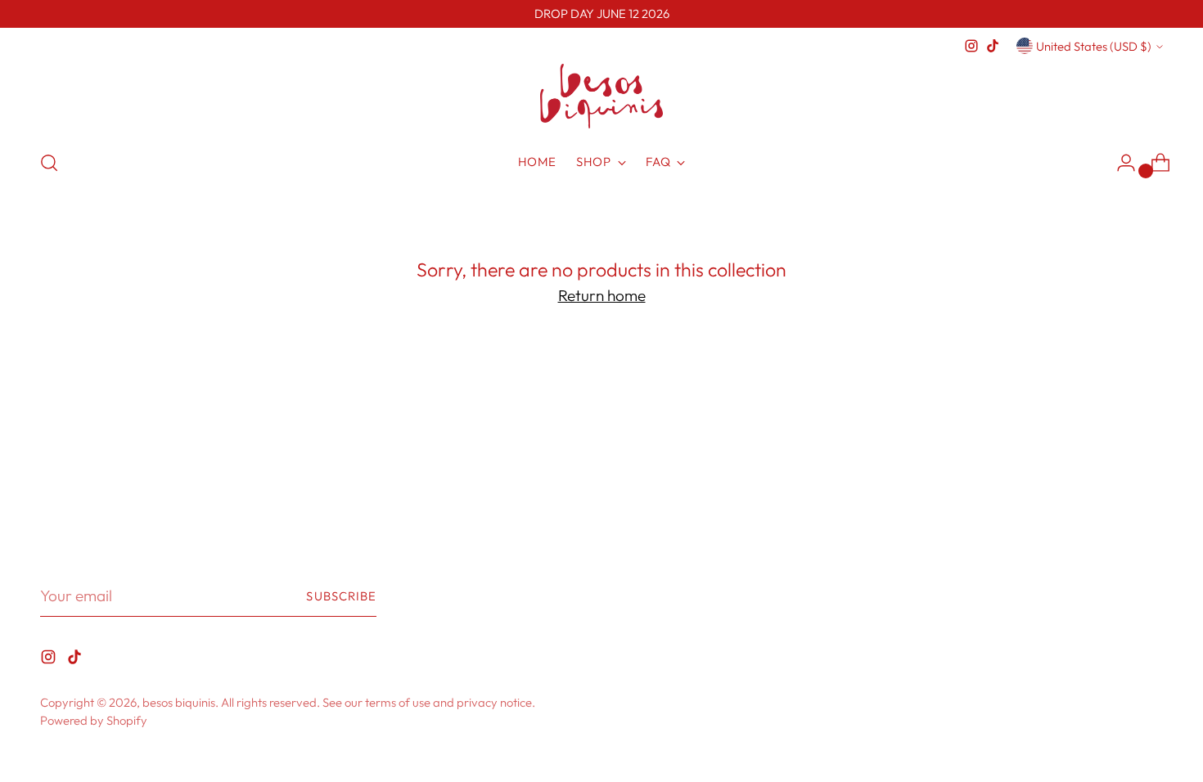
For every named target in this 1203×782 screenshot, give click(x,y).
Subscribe (341, 596)
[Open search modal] (49, 162)
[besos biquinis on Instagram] (971, 45)
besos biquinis (178, 702)
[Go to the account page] (1119, 162)
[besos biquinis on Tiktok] (992, 45)
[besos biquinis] (601, 96)
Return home (602, 295)
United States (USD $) (1093, 46)
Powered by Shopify (93, 720)
